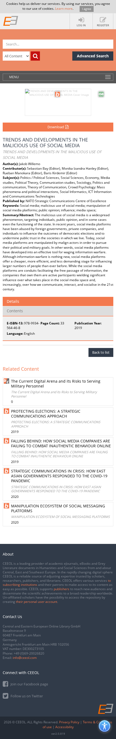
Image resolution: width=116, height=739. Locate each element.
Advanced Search (93, 55)
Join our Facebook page (29, 684)
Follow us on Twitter (26, 696)
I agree (86, 9)
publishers (61, 589)
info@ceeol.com (25, 657)
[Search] (35, 56)
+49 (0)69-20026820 (29, 653)
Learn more (64, 8)
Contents (15, 310)
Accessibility (64, 727)
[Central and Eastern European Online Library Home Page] (11, 20)
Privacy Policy (69, 722)
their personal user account (36, 601)
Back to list (101, 352)
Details (13, 301)
